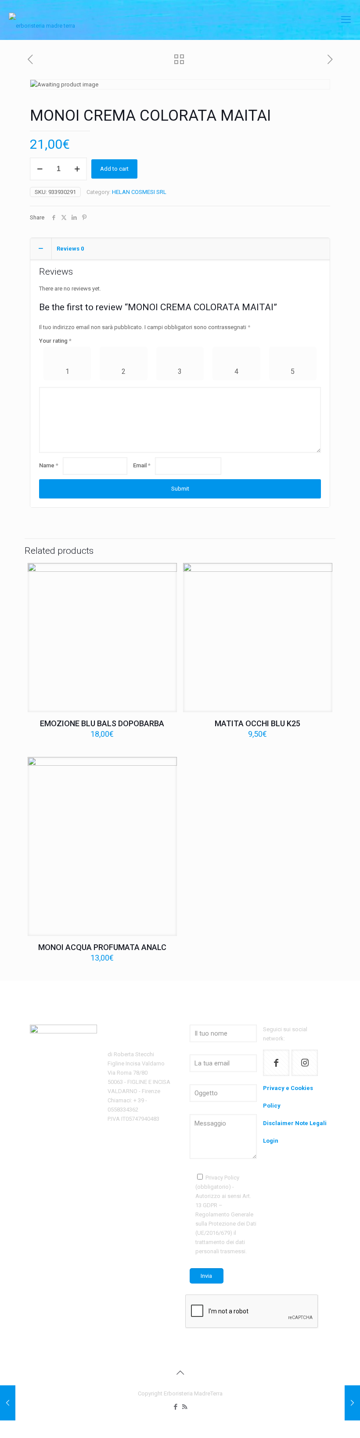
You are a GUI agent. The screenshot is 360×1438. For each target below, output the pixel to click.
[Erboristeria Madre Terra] (42, 19)
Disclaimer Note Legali (295, 1123)
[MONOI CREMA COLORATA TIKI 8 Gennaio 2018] (352, 1402)
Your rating (55, 340)
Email (142, 465)
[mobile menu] (345, 19)
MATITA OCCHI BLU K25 (257, 723)
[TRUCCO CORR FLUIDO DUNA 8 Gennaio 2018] (7, 1402)
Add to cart (114, 168)
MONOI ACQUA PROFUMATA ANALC (102, 947)
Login (270, 1140)
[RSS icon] (184, 1407)
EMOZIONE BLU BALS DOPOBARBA (102, 723)
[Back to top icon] (180, 1372)
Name (48, 465)
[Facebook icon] (175, 1407)
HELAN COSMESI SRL (139, 192)
